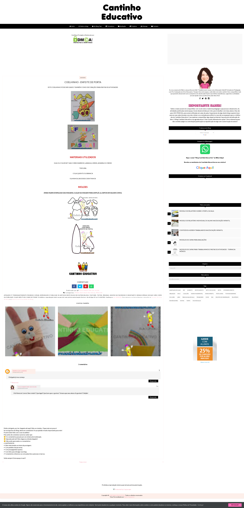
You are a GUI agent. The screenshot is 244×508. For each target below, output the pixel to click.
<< (3, 462)
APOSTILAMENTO (199, 290)
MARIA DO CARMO (20, 371)
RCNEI (207, 297)
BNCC (179, 293)
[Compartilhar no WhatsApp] (91, 286)
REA (212, 297)
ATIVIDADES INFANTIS (229, 290)
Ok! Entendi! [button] (235, 505)
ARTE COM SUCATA (210, 290)
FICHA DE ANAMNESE (231, 293)
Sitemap (144, 26)
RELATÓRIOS (235, 297)
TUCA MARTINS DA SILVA (89, 290)
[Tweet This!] (80, 286)
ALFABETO (189, 290)
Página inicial (82, 462)
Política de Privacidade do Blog (22, 299)
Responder (153, 381)
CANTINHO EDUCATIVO (117, 495)
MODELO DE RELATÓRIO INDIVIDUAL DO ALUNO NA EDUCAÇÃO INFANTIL (204, 220)
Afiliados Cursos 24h (204, 362)
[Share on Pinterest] (85, 286)
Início (73, 26)
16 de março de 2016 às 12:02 (23, 388)
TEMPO (188, 300)
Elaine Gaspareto (129, 497)
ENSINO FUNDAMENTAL (197, 293)
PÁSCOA (99, 292)
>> (163, 462)
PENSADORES (200, 297)
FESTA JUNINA (219, 293)
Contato (155, 26)
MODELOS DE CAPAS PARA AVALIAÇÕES (192, 240)
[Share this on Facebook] (74, 286)
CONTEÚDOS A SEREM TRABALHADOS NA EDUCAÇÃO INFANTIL (201, 230)
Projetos (134, 26)
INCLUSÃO (172, 297)
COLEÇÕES (186, 293)
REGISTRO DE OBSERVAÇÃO (223, 297)
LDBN (178, 297)
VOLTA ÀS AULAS (197, 300)
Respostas (15, 382)
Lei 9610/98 (117, 297)
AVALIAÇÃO (172, 293)
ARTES (219, 290)
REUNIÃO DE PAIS (173, 300)
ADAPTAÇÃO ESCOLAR (175, 290)
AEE (184, 290)
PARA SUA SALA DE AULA (85, 292)
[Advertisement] (59, 60)
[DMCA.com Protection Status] (82, 42)
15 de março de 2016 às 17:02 (18, 372)
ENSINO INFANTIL (209, 293)
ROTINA (182, 300)
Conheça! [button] (200, 505)
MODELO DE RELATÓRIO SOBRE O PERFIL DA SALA (196, 211)
